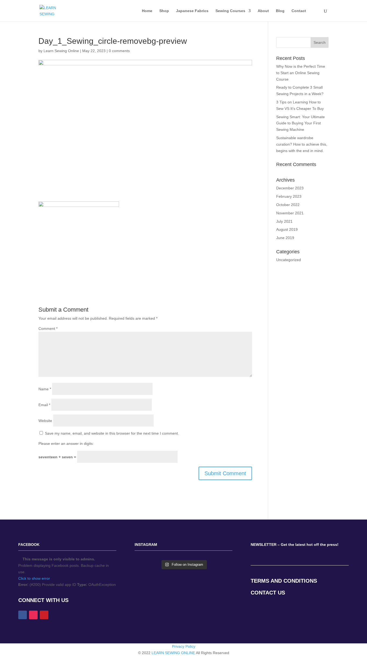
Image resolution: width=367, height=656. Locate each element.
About (263, 11)
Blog (280, 11)
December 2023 (290, 188)
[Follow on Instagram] (33, 615)
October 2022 (288, 205)
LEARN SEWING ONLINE (173, 653)
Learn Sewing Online (61, 51)
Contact (299, 11)
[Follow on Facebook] (22, 615)
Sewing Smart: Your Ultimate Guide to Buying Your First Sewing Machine (300, 123)
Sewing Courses (230, 11)
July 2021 (284, 221)
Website (45, 421)
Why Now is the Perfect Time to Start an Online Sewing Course (300, 72)
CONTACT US (268, 593)
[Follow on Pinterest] (44, 615)
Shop (164, 11)
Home (147, 11)
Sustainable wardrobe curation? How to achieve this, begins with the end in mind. (301, 144)
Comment (47, 328)
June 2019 (285, 238)
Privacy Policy (183, 646)
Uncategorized (288, 260)
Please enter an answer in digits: (66, 443)
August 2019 (287, 229)
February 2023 (288, 196)
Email (44, 405)
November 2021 (290, 213)
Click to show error (34, 578)
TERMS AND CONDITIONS (284, 581)
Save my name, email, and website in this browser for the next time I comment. (112, 433)
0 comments (119, 51)
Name (44, 389)
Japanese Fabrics (192, 11)
